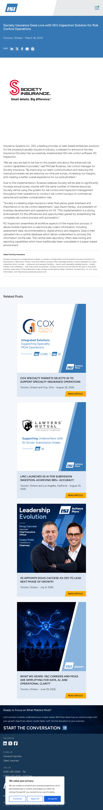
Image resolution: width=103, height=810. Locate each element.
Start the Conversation (33, 727)
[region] (34, 790)
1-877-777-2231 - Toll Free (17, 776)
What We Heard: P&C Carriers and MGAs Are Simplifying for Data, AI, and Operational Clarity (49, 680)
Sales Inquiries (11, 760)
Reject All (35, 799)
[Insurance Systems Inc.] (28, 8)
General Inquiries (12, 756)
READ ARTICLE (75, 394)
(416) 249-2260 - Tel (14, 771)
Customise (17, 799)
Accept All (52, 799)
